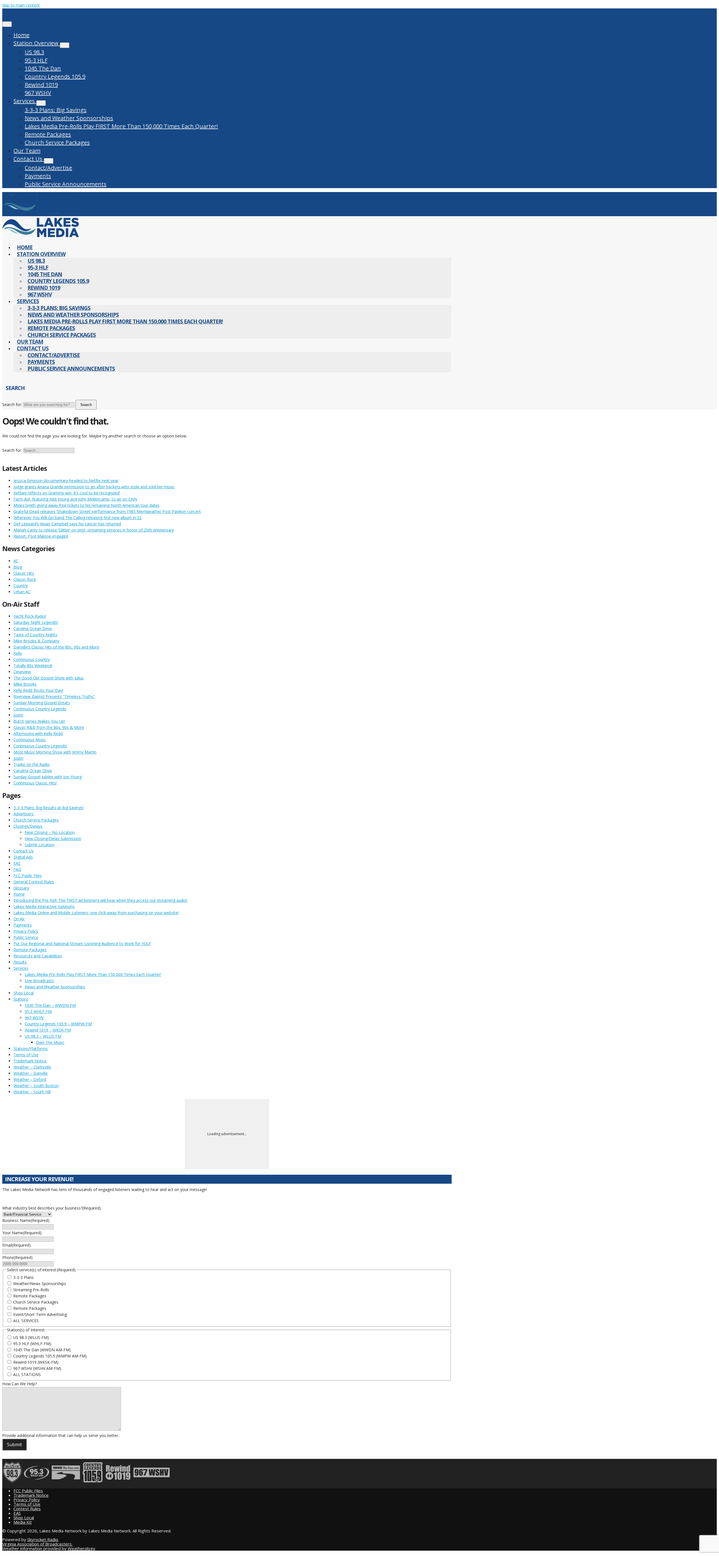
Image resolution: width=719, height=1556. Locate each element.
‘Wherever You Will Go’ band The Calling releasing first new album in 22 (77, 517)
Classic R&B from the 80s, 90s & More (48, 727)
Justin (18, 715)
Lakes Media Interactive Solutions (44, 906)
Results (20, 962)
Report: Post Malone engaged (40, 536)
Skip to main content (21, 5)
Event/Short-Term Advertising (40, 1314)
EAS (17, 863)
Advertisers (23, 813)
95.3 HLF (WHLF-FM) (32, 1343)
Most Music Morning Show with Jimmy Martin (54, 752)
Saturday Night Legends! (35, 622)
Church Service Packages (57, 142)
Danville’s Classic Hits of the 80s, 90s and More (56, 647)
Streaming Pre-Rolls (31, 1289)
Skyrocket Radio (42, 1539)
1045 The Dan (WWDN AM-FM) (42, 1349)
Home (21, 35)
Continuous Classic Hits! (35, 783)
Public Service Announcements (65, 184)
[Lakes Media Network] (40, 213)
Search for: (12, 404)
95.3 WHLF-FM (38, 1011)
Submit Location (39, 844)
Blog (17, 567)
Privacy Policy (25, 931)
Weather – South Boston (36, 1085)
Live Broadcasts (39, 980)
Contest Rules (27, 1508)
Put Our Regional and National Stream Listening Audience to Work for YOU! (82, 943)
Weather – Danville (30, 1073)
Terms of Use (25, 1054)
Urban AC (22, 591)
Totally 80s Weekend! (32, 665)
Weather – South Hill (32, 1091)
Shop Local (23, 993)
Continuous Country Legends (39, 708)
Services (24, 101)
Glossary (21, 888)
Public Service (25, 937)
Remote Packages (48, 134)
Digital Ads (23, 857)
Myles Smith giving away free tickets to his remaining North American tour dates (86, 505)
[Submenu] (64, 45)
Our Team (26, 150)
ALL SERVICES (26, 1320)
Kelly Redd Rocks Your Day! (38, 690)
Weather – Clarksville (32, 1067)
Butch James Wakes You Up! (39, 721)
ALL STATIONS (27, 1374)
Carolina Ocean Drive (32, 628)
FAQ (17, 869)
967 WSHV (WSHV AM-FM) (37, 1368)
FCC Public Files (27, 875)
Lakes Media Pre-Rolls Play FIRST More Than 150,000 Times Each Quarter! (121, 126)
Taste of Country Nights (35, 634)
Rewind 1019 (41, 84)
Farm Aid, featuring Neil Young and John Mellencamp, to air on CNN (75, 499)
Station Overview (36, 43)
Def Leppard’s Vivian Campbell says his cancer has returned (67, 523)
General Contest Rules (33, 881)
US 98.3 (34, 52)
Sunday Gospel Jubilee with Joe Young (47, 776)
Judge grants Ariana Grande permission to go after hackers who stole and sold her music (94, 486)
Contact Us (28, 159)
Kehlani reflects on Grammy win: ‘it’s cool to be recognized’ (66, 493)
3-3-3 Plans (23, 1277)
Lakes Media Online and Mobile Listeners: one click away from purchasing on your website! (96, 912)
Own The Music (50, 1042)
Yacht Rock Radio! (29, 616)
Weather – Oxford (29, 1079)
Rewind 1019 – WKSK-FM (48, 1030)
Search (86, 405)
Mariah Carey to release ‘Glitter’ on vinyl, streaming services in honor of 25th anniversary (93, 530)
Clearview (22, 671)
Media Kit (22, 1522)
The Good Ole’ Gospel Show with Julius (48, 678)
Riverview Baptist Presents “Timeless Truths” (54, 696)
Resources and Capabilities (37, 956)
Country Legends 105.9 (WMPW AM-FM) (50, 1356)
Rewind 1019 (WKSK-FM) (35, 1362)
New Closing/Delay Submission (53, 838)
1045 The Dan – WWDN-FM (50, 1005)
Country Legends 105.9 (55, 76)
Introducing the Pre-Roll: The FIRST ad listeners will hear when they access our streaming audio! (100, 900)
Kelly (17, 653)
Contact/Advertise (48, 168)
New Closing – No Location (50, 832)
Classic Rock (24, 579)
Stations (20, 999)
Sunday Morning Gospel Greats (41, 702)
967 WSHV (38, 93)
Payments (38, 176)
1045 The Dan (43, 68)
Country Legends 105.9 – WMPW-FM (58, 1023)
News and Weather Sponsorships (69, 118)
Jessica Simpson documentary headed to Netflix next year (66, 480)
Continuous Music (29, 739)
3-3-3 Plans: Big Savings (56, 110)
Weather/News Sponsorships (39, 1283)
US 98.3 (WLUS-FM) (31, 1337)
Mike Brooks (25, 684)
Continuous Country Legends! (40, 746)
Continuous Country (31, 659)
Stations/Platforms (30, 1048)
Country (20, 585)
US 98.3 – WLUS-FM (43, 1036)
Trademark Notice (30, 1061)
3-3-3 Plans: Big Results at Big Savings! (48, 807)
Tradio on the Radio (31, 764)
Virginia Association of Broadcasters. (37, 1544)
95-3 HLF (36, 60)
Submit (14, 1444)
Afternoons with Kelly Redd (38, 733)
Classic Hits (23, 573)
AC (16, 560)
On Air (19, 918)
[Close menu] (7, 24)
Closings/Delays (27, 826)
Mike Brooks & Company (36, 641)
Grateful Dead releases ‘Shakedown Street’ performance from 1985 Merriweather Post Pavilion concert (107, 511)
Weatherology (81, 1548)
